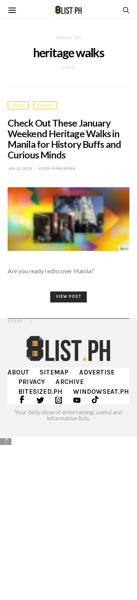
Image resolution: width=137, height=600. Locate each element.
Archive (69, 381)
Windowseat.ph (101, 391)
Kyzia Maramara (57, 168)
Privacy (31, 381)
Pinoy (18, 105)
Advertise (97, 372)
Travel (45, 105)
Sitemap (54, 372)
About (18, 372)
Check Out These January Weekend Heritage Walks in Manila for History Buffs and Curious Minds (64, 138)
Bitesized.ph (40, 391)
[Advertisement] (68, 517)
